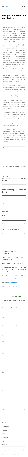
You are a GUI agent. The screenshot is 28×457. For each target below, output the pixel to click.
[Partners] (9, 450)
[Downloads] (16, 450)
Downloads (5, 437)
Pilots (3, 433)
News (24, 166)
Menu (23, 6)
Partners (4, 430)
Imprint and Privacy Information (10, 203)
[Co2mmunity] (6, 450)
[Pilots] (13, 450)
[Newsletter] (22, 450)
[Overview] (3, 450)
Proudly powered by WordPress (16, 454)
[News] (19, 450)
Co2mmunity (5, 426)
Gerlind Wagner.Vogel (7, 166)
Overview (4, 423)
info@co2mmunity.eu (12, 282)
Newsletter (5, 444)
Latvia (5, 168)
